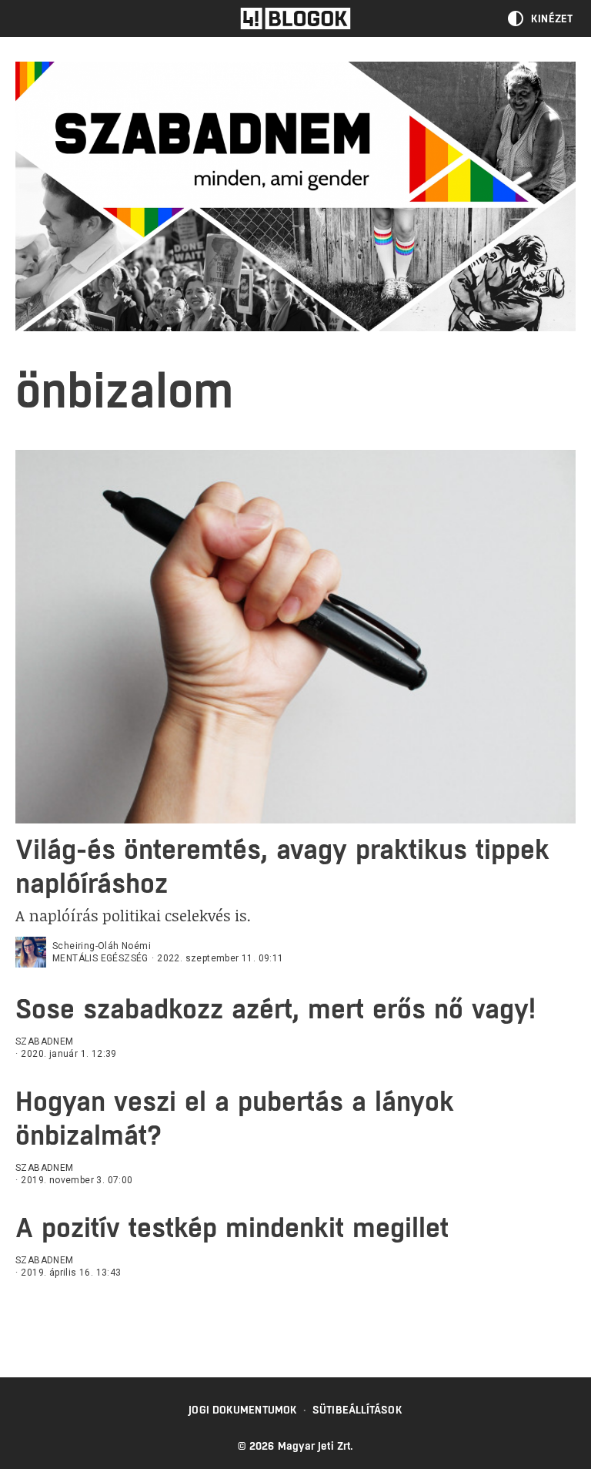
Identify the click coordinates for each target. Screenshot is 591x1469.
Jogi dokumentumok (243, 1410)
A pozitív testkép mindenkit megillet (232, 1227)
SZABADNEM (44, 1041)
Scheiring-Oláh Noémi (101, 946)
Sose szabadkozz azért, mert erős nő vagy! (275, 1009)
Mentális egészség (100, 958)
